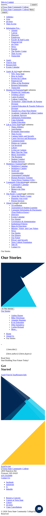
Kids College (16, 187)
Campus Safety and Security (22, 136)
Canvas (14, 33)
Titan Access (11, 24)
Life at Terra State (13, 124)
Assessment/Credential (20, 175)
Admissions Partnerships (21, 118)
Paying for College (18, 78)
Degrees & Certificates (20, 92)
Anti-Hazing (16, 129)
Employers (15, 37)
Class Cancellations (14, 507)
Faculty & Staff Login (20, 40)
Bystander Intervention (20, 131)
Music (13, 191)
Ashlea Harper (17, 315)
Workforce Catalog (19, 168)
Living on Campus (18, 150)
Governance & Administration (23, 221)
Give (8, 19)
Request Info (11, 65)
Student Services (18, 161)
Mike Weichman (18, 318)
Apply (8, 60)
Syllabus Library (18, 94)
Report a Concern (13, 498)
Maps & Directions (19, 226)
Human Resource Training (22, 178)
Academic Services (19, 115)
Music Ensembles (18, 154)
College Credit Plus (19, 99)
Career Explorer (17, 97)
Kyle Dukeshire (17, 322)
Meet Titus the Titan (19, 152)
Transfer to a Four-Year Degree (23, 111)
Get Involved (16, 145)
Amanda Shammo (18, 320)
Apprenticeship (17, 173)
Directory (15, 35)
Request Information (19, 85)
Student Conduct (18, 159)
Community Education (15, 182)
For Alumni (16, 219)
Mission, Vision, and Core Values (24, 228)
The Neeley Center (19, 51)
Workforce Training (14, 164)
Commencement (17, 141)
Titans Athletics (17, 127)
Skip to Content (7, 2)
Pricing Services (17, 201)
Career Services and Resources (23, 138)
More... (14, 329)
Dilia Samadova (17, 325)
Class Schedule (17, 120)
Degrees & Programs (14, 90)
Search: (4, 4)
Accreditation (16, 205)
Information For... (13, 28)
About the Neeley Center (21, 196)
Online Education (18, 122)
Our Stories (15, 233)
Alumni (14, 30)
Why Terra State (17, 74)
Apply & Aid (11, 71)
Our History (16, 235)
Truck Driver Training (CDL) (23, 180)
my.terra (9, 21)
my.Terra (14, 44)
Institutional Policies (19, 224)
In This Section (7, 309)
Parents (14, 49)
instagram (10, 484)
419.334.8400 (6, 475)
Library (14, 148)
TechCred (15, 171)
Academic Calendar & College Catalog (27, 113)
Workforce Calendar (19, 166)
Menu (32, 10)
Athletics (9, 17)
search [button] (4, 12)
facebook (10, 482)
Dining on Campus (19, 143)
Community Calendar (20, 184)
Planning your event (19, 198)
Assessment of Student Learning (24, 208)
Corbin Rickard (17, 327)
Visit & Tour (11, 62)
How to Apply (17, 76)
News (13, 47)
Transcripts (15, 56)
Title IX (14, 245)
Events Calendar (12, 67)
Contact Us (15, 247)
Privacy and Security (19, 240)
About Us (10, 203)
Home (8, 334)
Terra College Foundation (21, 242)
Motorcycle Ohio (18, 189)
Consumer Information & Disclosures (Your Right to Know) (26, 211)
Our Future (15, 238)
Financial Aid (16, 42)
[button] (23, 71)
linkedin (9, 489)
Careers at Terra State (14, 500)
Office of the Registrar (20, 83)
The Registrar (16, 157)
